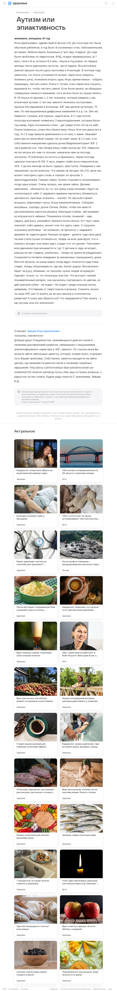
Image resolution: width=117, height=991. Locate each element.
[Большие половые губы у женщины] (35, 506)
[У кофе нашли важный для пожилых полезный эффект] (35, 734)
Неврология (38, 12)
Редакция (54, 989)
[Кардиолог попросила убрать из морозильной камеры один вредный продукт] (35, 460)
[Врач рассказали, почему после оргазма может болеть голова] (81, 779)
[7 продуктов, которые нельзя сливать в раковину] (35, 871)
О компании (13, 989)
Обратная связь (99, 989)
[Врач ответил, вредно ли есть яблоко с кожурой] (81, 916)
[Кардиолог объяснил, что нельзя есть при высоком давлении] (81, 597)
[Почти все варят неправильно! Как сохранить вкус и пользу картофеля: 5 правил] (35, 597)
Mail (4, 989)
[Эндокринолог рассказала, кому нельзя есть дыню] (81, 962)
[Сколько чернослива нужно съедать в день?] (35, 962)
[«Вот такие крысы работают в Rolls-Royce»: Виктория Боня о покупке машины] (81, 643)
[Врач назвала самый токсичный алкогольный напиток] (35, 643)
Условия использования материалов (75, 989)
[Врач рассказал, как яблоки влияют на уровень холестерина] (35, 688)
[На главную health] (19, 3)
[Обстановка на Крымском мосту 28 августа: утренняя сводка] (81, 460)
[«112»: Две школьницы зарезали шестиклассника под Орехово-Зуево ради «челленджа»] (81, 871)
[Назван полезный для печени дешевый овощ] (35, 825)
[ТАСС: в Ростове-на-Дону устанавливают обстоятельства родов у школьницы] (81, 506)
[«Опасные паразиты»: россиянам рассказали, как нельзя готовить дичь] (35, 779)
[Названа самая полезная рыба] (81, 825)
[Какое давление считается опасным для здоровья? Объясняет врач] (35, 551)
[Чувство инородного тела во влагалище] (35, 916)
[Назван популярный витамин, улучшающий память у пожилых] (81, 688)
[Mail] (9, 3)
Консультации (23, 12)
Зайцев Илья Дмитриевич (43, 331)
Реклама (24, 989)
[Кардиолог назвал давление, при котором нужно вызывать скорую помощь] (81, 734)
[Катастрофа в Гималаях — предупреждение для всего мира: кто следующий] (81, 551)
